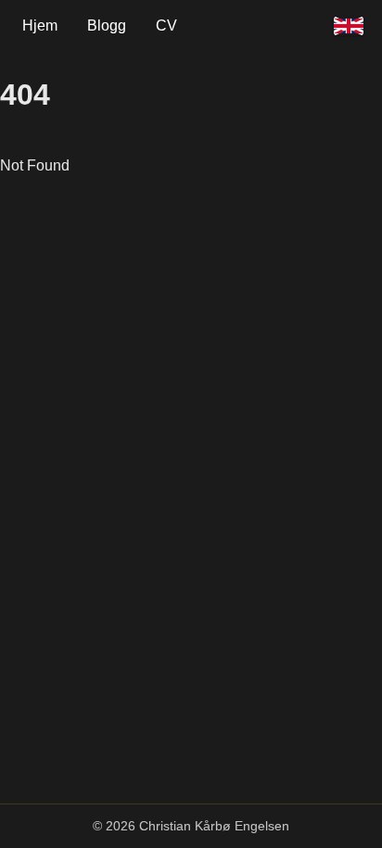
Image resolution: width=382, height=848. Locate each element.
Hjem (39, 25)
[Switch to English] (348, 26)
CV (166, 25)
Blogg (106, 25)
